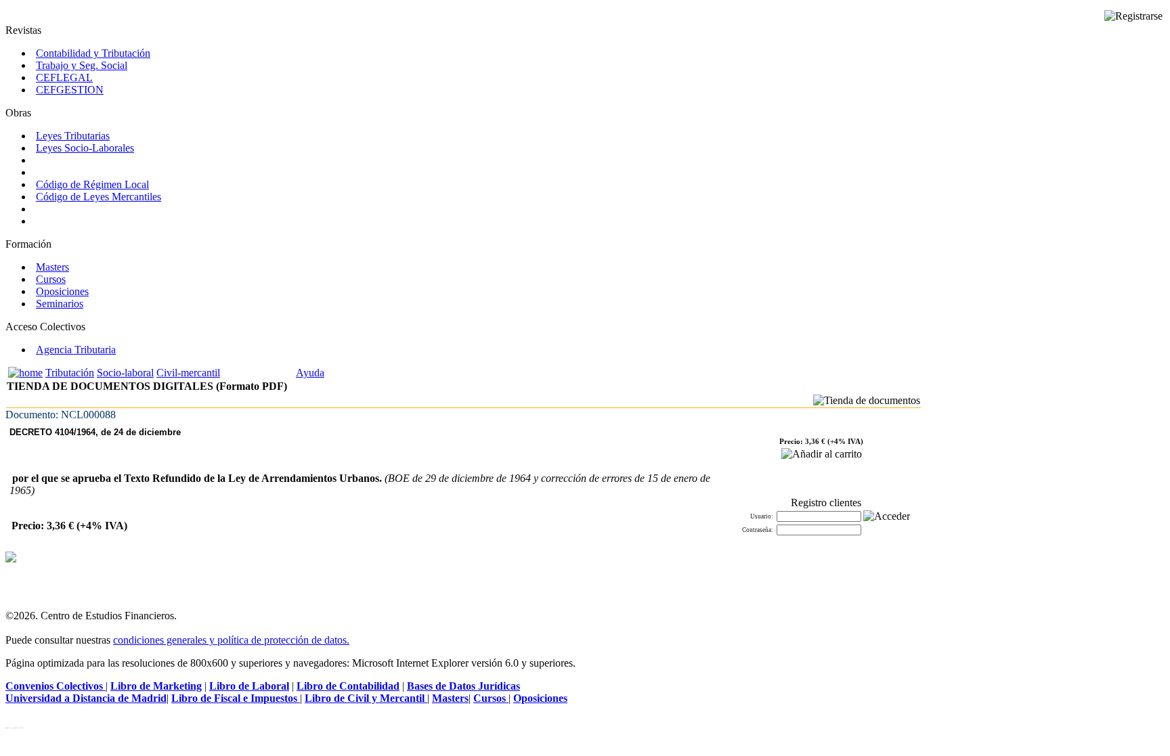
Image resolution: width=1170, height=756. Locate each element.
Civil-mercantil (188, 372)
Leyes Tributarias (73, 135)
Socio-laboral (125, 372)
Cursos (51, 279)
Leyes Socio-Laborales (85, 148)
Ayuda (310, 372)
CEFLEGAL (64, 77)
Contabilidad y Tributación (93, 53)
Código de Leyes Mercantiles (98, 196)
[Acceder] (886, 516)
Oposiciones (62, 291)
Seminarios (59, 303)
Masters (52, 267)
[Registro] (1133, 16)
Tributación (69, 372)
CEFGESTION (70, 89)
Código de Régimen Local (92, 184)
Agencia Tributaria (76, 349)
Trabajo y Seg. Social (81, 65)
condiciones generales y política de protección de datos (230, 640)
